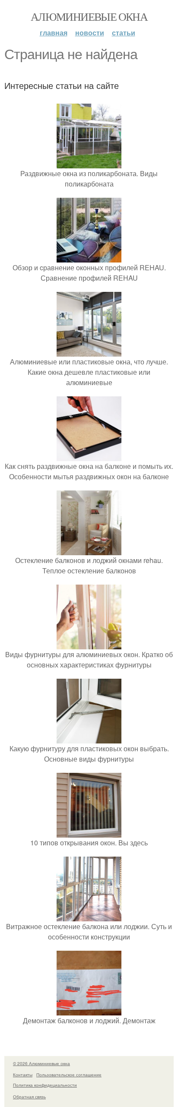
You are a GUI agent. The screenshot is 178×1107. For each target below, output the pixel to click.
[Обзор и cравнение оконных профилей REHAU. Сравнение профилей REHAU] (89, 257)
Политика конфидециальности (45, 1085)
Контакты (22, 1075)
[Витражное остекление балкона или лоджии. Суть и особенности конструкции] (89, 916)
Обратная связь (29, 1097)
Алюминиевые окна (89, 16)
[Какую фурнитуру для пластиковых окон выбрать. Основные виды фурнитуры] (89, 738)
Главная (53, 33)
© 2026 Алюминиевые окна (41, 1063)
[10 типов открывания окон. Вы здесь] (89, 832)
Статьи (123, 33)
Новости (89, 33)
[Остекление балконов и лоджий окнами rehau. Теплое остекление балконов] (89, 550)
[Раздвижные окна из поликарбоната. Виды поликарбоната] (89, 163)
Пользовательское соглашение (69, 1075)
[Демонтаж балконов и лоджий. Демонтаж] (89, 1010)
